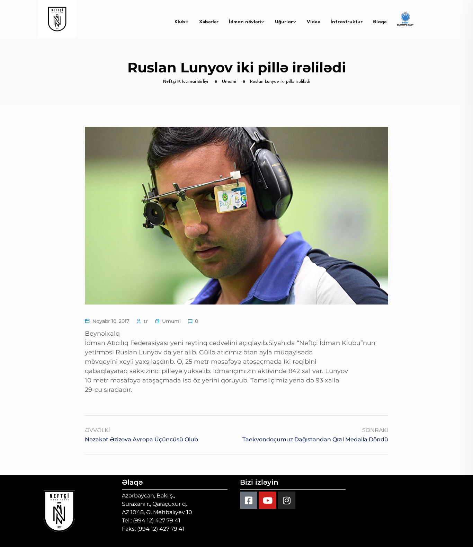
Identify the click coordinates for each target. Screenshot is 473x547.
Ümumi (171, 321)
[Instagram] (286, 500)
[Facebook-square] (248, 500)
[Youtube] (267, 500)
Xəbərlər (208, 21)
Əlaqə (379, 21)
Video (313, 21)
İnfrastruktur (347, 21)
